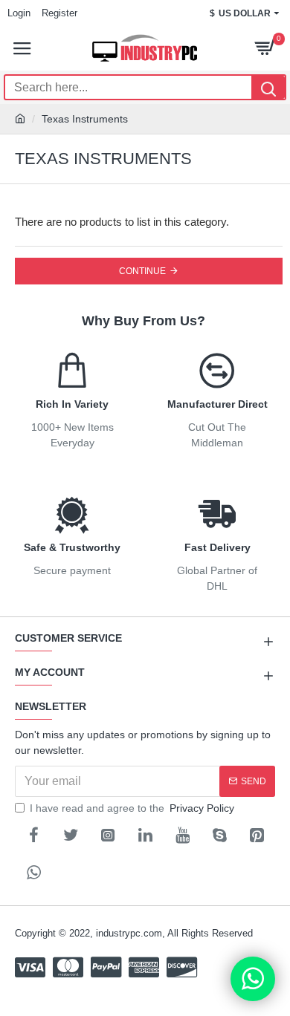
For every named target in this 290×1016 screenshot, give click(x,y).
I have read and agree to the (132, 808)
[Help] (253, 979)
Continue (142, 271)
